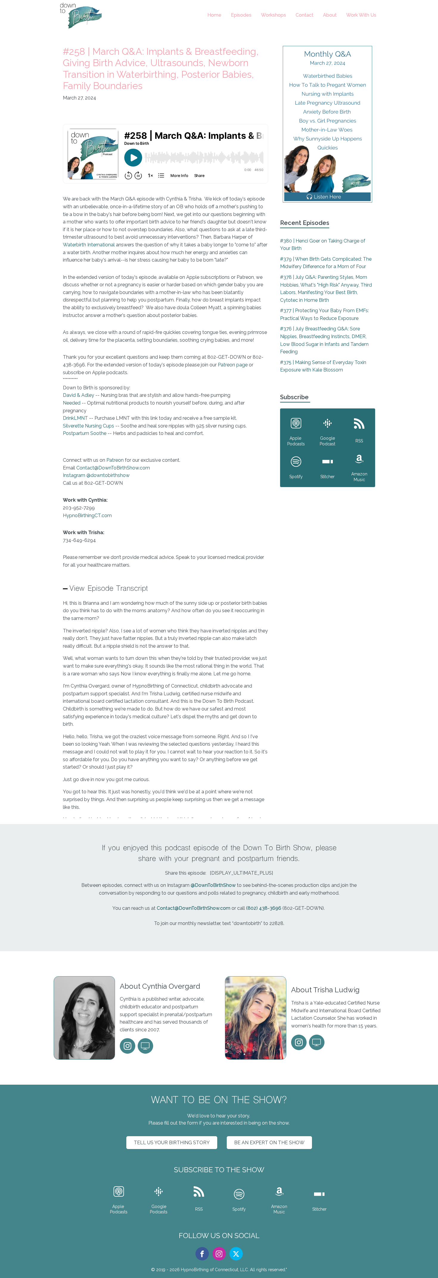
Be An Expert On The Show (269, 1142)
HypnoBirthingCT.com (87, 515)
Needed (71, 403)
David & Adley (78, 395)
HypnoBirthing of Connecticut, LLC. (215, 1269)
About (330, 15)
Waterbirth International (89, 245)
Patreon (115, 460)
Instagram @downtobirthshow (96, 475)
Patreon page (233, 365)
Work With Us (361, 15)
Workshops (273, 15)
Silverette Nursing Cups (88, 426)
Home (214, 15)
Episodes (241, 15)
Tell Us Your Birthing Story (172, 1142)
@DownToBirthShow (213, 885)
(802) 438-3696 (263, 908)
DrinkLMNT (75, 418)
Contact (304, 15)
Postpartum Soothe (84, 433)
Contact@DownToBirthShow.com (113, 468)
